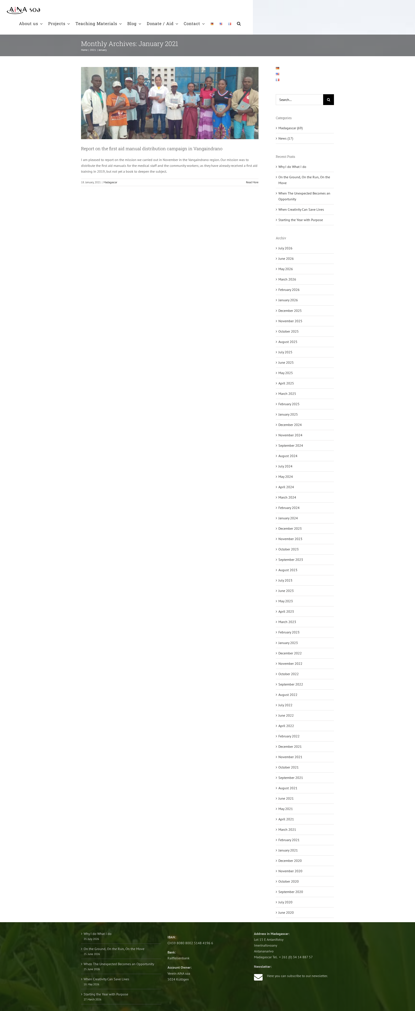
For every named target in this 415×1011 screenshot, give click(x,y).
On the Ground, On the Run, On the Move (114, 949)
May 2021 (285, 809)
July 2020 (285, 902)
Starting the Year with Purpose (300, 220)
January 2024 (288, 518)
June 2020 (286, 912)
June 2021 (286, 798)
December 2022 (290, 653)
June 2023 (286, 590)
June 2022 (286, 715)
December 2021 (290, 746)
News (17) (285, 138)
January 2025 (288, 414)
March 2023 (287, 622)
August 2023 (287, 570)
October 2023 (288, 549)
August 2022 (287, 694)
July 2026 (285, 248)
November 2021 (290, 757)
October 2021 (288, 767)
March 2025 (287, 393)
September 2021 (290, 777)
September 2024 (290, 445)
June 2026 (286, 258)
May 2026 (285, 269)
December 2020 (290, 860)
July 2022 (285, 705)
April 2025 (286, 383)
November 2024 (290, 435)
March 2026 (287, 279)
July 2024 (285, 466)
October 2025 (288, 331)
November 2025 (290, 321)
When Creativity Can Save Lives (301, 209)
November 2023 (290, 539)
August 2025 (287, 342)
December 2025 (290, 310)
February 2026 (289, 289)
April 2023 (286, 611)
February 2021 (289, 840)
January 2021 (288, 850)
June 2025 (286, 362)
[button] (239, 23)
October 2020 (288, 881)
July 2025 (285, 352)
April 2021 (286, 819)
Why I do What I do (292, 166)
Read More (252, 182)
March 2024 (287, 497)
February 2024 (289, 508)
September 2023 (290, 559)
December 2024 (290, 425)
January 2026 (288, 300)
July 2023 (285, 580)
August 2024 (287, 456)
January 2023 (288, 643)
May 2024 (285, 476)
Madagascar (110, 182)
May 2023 (285, 601)
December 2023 (290, 528)
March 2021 (287, 829)
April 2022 (286, 726)
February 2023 (289, 632)
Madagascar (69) (290, 128)
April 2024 (286, 487)
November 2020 (290, 871)
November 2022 (290, 663)
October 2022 (288, 674)
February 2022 (289, 736)
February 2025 (289, 404)
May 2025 (285, 373)
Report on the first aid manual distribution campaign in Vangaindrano (151, 148)
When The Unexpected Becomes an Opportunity (119, 964)
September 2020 (290, 892)
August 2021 (287, 788)
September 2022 (290, 684)
